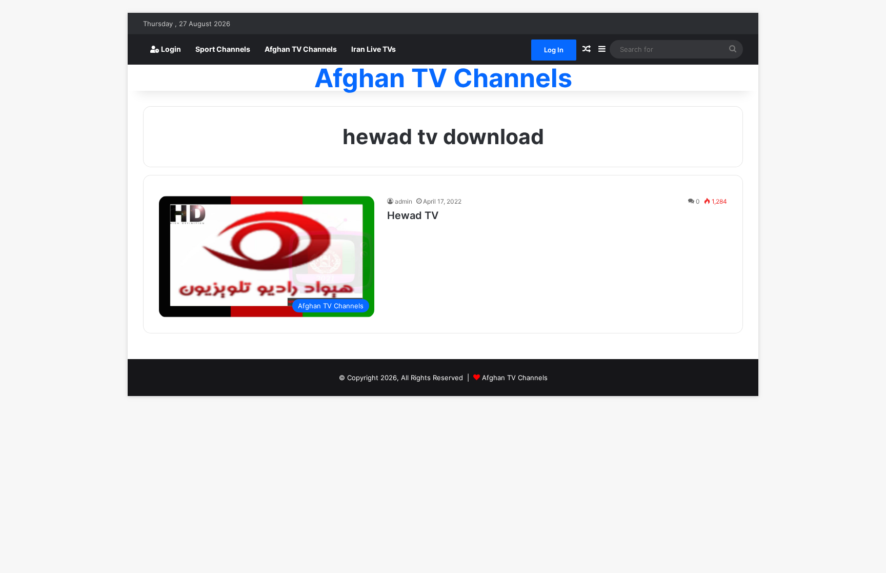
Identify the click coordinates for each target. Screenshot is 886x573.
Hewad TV (412, 215)
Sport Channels (222, 49)
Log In (553, 50)
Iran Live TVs (373, 49)
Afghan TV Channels (301, 49)
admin (403, 201)
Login (170, 49)
